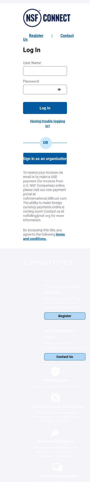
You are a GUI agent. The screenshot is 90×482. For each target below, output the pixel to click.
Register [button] (64, 316)
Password (31, 81)
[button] (59, 89)
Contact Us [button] (64, 357)
